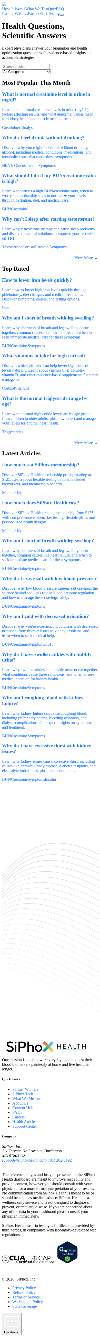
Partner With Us (25, 1089)
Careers (18, 1117)
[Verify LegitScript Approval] (67, 1262)
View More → (86, 258)
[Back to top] (4, 1165)
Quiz (52, 9)
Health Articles (24, 1121)
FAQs (17, 1112)
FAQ (60, 9)
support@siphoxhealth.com (24, 1160)
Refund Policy (24, 1292)
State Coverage (24, 1306)
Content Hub (22, 1108)
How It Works (13, 9)
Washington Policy (27, 1302)
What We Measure (27, 1098)
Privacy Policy (24, 1288)
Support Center (24, 1126)
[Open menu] (62, 15)
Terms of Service (26, 1297)
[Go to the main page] (7, 4)
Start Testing (49, 13)
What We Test (36, 9)
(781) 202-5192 (59, 1160)
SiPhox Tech (22, 1094)
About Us (20, 1103)
